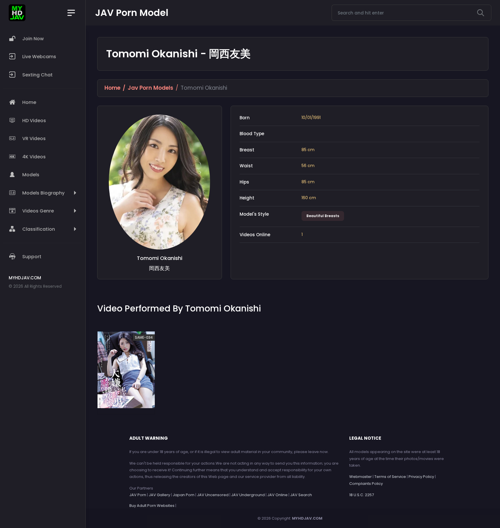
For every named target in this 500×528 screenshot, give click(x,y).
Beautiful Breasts (322, 215)
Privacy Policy (421, 476)
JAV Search (301, 495)
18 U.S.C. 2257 (361, 495)
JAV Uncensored (213, 495)
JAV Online (277, 495)
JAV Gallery (159, 495)
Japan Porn (183, 495)
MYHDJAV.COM (307, 518)
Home (112, 88)
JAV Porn (137, 495)
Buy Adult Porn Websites (151, 505)
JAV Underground (248, 495)
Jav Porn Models (150, 88)
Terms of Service (390, 476)
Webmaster (360, 476)
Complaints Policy (366, 483)
